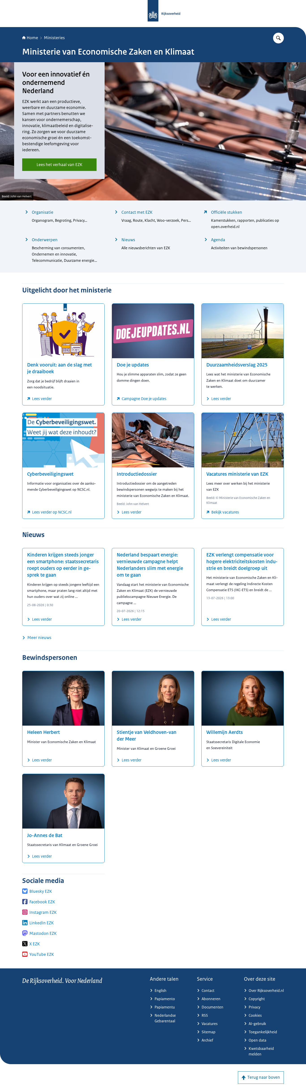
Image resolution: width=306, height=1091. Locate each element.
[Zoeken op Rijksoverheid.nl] (278, 38)
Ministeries (54, 37)
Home (32, 37)
